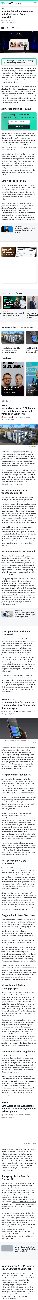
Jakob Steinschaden (9, 20)
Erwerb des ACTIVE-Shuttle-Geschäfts (24, 1202)
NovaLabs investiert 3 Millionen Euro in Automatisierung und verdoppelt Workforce (11, 350)
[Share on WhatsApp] (18, 28)
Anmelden (19, 127)
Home (17, 3)
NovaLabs (4, 454)
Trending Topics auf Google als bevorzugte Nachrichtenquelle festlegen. (20, 61)
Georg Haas (7, 417)
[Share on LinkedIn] (13, 28)
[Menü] (35, 3)
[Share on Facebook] (2, 28)
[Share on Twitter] (8, 28)
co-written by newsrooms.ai (22, 417)
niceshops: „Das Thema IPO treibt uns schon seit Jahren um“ (14, 314)
